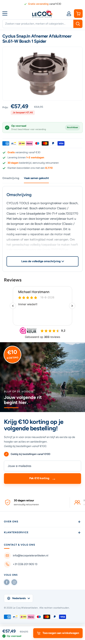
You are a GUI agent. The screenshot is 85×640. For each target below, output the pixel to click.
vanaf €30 (44, 3)
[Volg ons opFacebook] (6, 582)
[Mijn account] (69, 13)
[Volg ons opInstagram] (14, 582)
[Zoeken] (77, 24)
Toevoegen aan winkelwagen (60, 633)
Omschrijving (10, 178)
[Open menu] (6, 13)
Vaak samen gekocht (36, 178)
